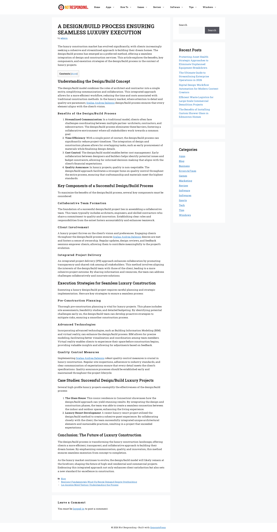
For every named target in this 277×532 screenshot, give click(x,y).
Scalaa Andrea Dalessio (100, 102)
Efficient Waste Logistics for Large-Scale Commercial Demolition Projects (196, 100)
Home (97, 7)
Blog (63, 478)
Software (175, 7)
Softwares (185, 195)
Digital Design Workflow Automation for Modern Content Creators (198, 88)
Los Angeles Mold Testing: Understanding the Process (89, 485)
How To (124, 7)
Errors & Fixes (187, 171)
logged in (78, 508)
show (74, 73)
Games (140, 7)
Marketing (185, 180)
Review (157, 7)
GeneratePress (158, 527)
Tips (191, 7)
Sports (183, 200)
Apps (108, 7)
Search (183, 25)
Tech (182, 205)
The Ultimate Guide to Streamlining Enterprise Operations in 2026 (194, 76)
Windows (208, 7)
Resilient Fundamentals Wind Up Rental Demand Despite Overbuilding (99, 482)
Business (184, 166)
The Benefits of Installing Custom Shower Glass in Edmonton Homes (194, 113)
